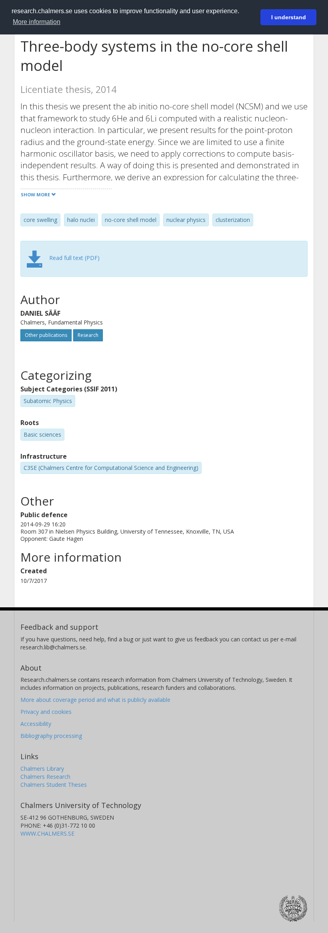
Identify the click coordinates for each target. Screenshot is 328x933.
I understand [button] (288, 17)
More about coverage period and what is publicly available (95, 699)
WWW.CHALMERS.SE (47, 833)
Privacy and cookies (46, 711)
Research (88, 335)
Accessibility (35, 723)
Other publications (46, 335)
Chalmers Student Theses (53, 784)
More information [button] (36, 21)
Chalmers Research (45, 776)
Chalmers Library (42, 768)
